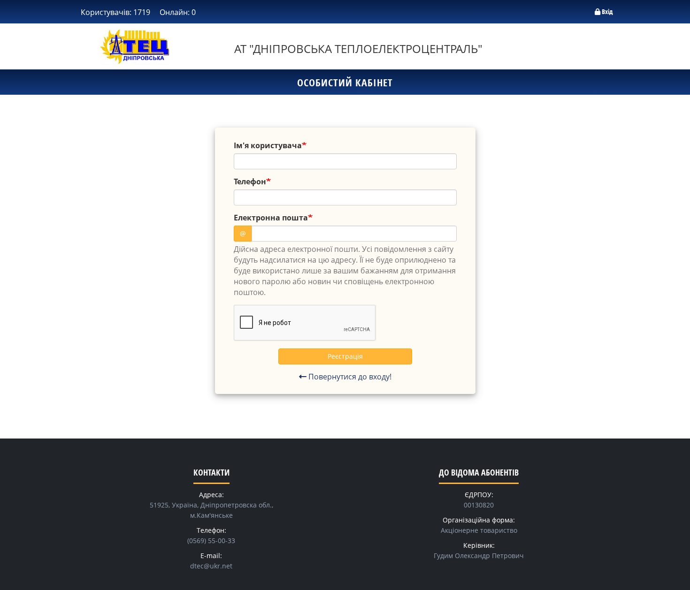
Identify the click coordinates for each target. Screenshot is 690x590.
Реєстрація (345, 356)
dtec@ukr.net (211, 565)
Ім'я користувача (268, 145)
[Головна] (135, 46)
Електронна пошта (271, 217)
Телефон (250, 181)
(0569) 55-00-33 (211, 540)
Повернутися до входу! (349, 376)
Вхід (606, 11)
